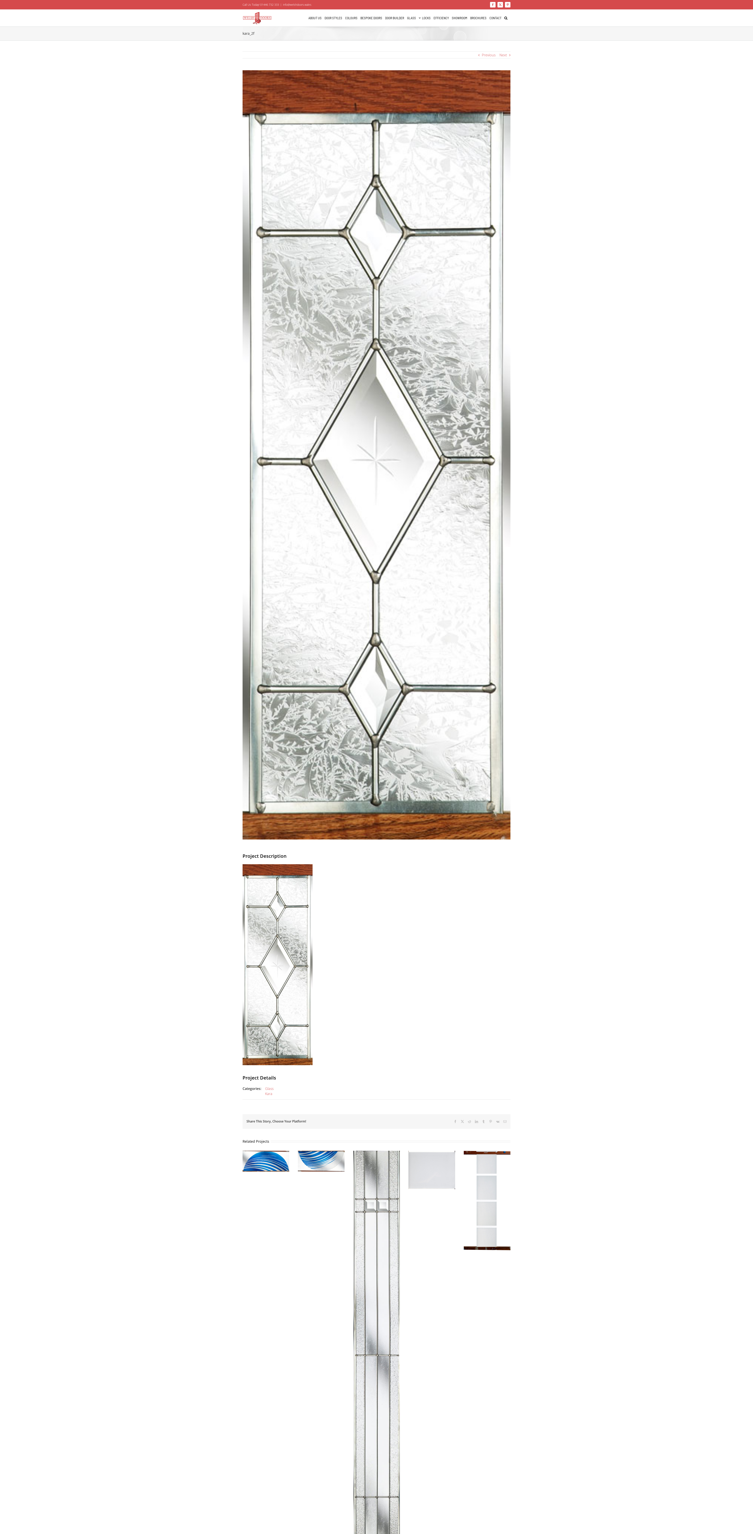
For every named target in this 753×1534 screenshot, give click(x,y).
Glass (269, 1088)
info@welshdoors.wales (297, 4)
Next (503, 55)
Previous (489, 55)
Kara (268, 1093)
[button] (505, 18)
